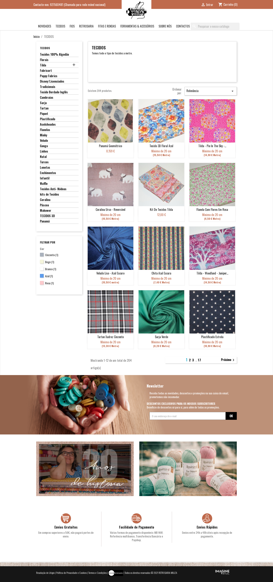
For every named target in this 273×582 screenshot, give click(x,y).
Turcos (44, 162)
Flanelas (45, 130)
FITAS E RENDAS (107, 26)
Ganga (44, 146)
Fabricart (46, 71)
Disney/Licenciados (52, 81)
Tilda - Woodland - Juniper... (212, 273)
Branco (50, 269)
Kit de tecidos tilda (161, 209)
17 (199, 360)
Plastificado (47, 119)
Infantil (44, 178)
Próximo (228, 360)
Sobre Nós (165, 26)
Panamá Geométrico (110, 146)
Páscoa (44, 205)
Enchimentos (48, 173)
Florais (44, 60)
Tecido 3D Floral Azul (161, 146)
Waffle (44, 184)
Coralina (45, 200)
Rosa (49, 283)
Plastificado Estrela (212, 337)
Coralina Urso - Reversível (110, 209)
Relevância (210, 91)
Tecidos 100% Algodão (54, 55)
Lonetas (45, 168)
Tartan (44, 108)
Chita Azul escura (161, 273)
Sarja (43, 103)
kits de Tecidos (49, 194)
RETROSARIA (86, 26)
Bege (49, 262)
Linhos (44, 151)
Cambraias (46, 98)
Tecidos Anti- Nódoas (53, 189)
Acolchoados (48, 124)
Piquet (44, 114)
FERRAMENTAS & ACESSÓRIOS (137, 26)
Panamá (45, 221)
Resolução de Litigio (45, 572)
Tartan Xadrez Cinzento (110, 337)
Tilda (43, 65)
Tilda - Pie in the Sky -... (212, 146)
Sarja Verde (161, 337)
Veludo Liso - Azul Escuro (110, 273)
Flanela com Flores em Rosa (212, 209)
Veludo (44, 141)
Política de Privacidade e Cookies (71, 572)
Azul (49, 276)
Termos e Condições (97, 572)
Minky (43, 135)
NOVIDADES (44, 26)
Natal (43, 157)
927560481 (56, 4)
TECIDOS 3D (47, 216)
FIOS (72, 26)
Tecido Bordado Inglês (54, 92)
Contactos (183, 26)
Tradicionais (47, 87)
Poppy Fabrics (48, 76)
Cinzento (51, 255)
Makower (45, 211)
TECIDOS (60, 26)
